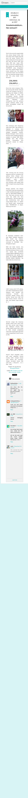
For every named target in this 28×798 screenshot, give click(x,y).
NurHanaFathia (14, 383)
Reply (11, 396)
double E (15, 370)
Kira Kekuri (13, 425)
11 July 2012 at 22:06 (15, 384)
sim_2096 (12, 414)
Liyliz (11, 446)
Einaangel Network (14, 368)
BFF (12, 370)
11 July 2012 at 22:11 (15, 401)
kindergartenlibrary (15, 401)
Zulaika (18, 372)
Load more (14, 480)
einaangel (13, 372)
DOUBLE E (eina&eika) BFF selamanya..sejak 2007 (14, 17)
